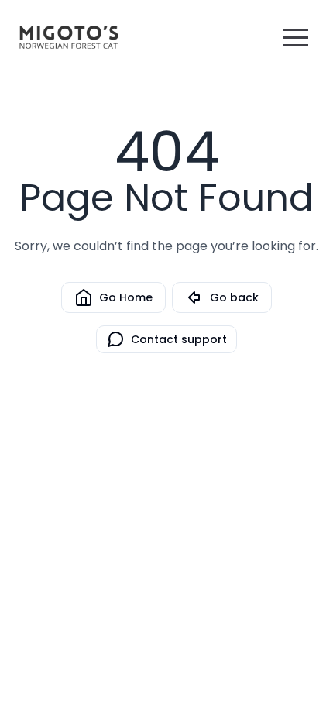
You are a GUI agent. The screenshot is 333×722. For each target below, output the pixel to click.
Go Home (126, 297)
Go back (234, 297)
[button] (295, 37)
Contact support (179, 339)
